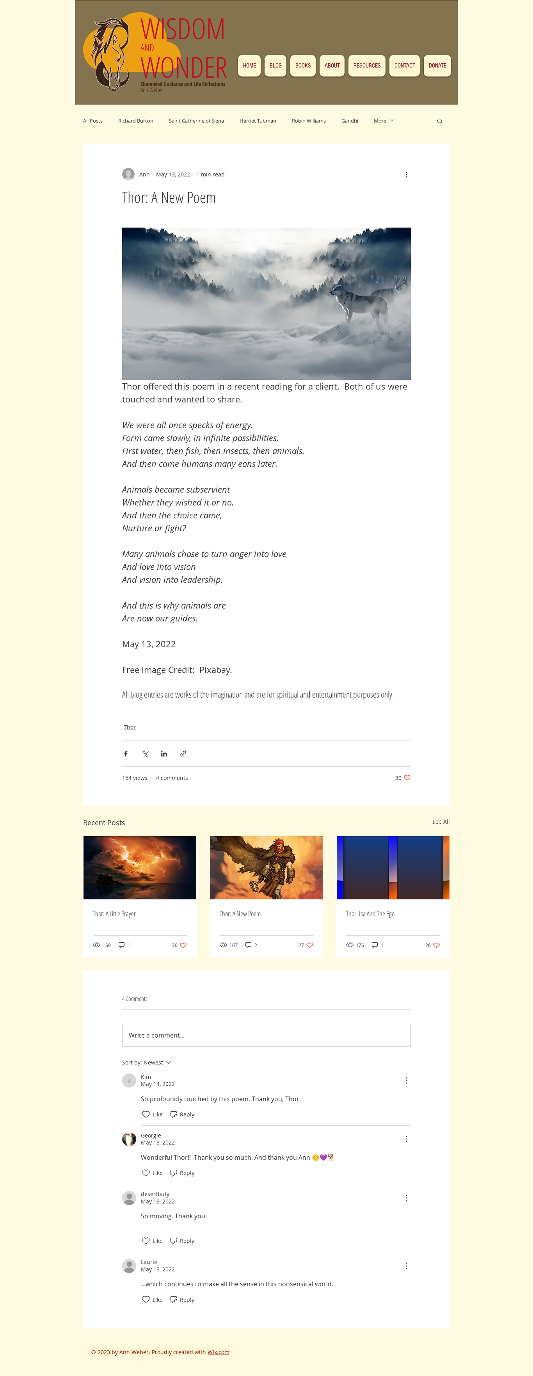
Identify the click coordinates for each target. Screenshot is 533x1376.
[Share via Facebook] (126, 753)
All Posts (93, 120)
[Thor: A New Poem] (266, 867)
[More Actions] (406, 1080)
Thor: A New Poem (240, 913)
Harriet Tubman (258, 120)
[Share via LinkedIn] (164, 753)
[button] (440, 120)
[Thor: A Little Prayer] (140, 867)
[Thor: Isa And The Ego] (393, 867)
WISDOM (186, 28)
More (380, 120)
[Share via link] (183, 753)
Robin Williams (309, 120)
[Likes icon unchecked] (146, 1114)
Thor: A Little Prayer (114, 913)
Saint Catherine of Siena (196, 120)
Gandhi (349, 120)
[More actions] (406, 174)
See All (441, 821)
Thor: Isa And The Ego (370, 913)
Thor (130, 727)
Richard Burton (135, 120)
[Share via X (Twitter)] (145, 753)
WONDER (183, 66)
